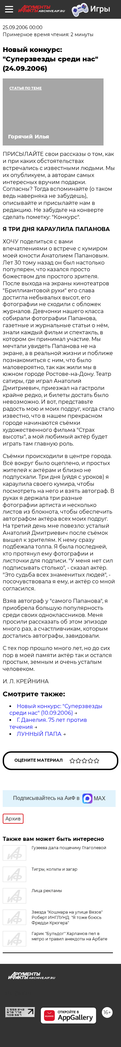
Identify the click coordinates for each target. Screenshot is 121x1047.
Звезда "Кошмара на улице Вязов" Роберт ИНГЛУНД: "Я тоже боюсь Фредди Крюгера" (67, 917)
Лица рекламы (47, 890)
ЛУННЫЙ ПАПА (39, 734)
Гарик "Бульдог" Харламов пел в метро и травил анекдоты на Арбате (69, 936)
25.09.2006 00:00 (22, 27)
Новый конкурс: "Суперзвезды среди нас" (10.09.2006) (56, 709)
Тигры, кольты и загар (54, 869)
